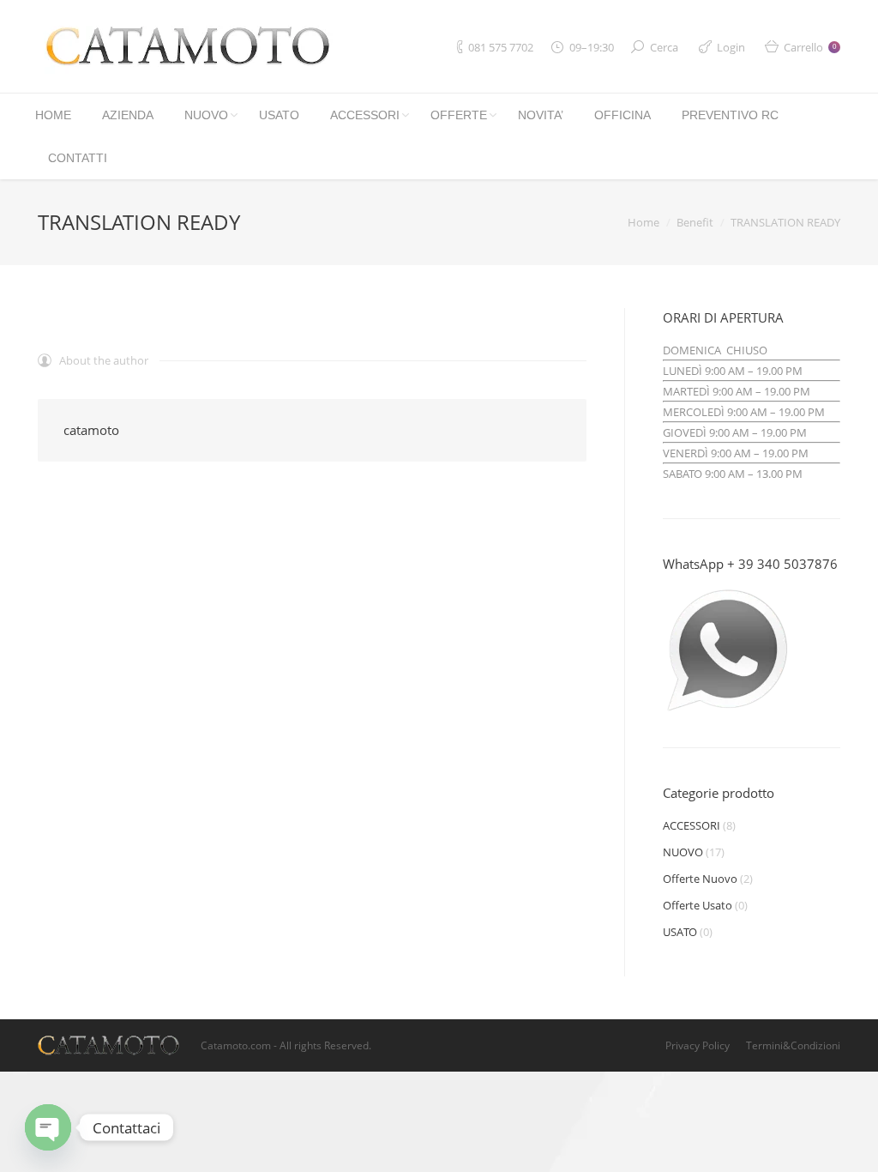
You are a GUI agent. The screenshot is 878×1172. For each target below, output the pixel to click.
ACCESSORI (691, 825)
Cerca (664, 47)
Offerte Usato (697, 905)
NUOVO (683, 852)
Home (643, 222)
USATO (680, 931)
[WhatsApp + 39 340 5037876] (727, 711)
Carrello (810, 47)
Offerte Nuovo (700, 878)
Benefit (695, 222)
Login (731, 47)
